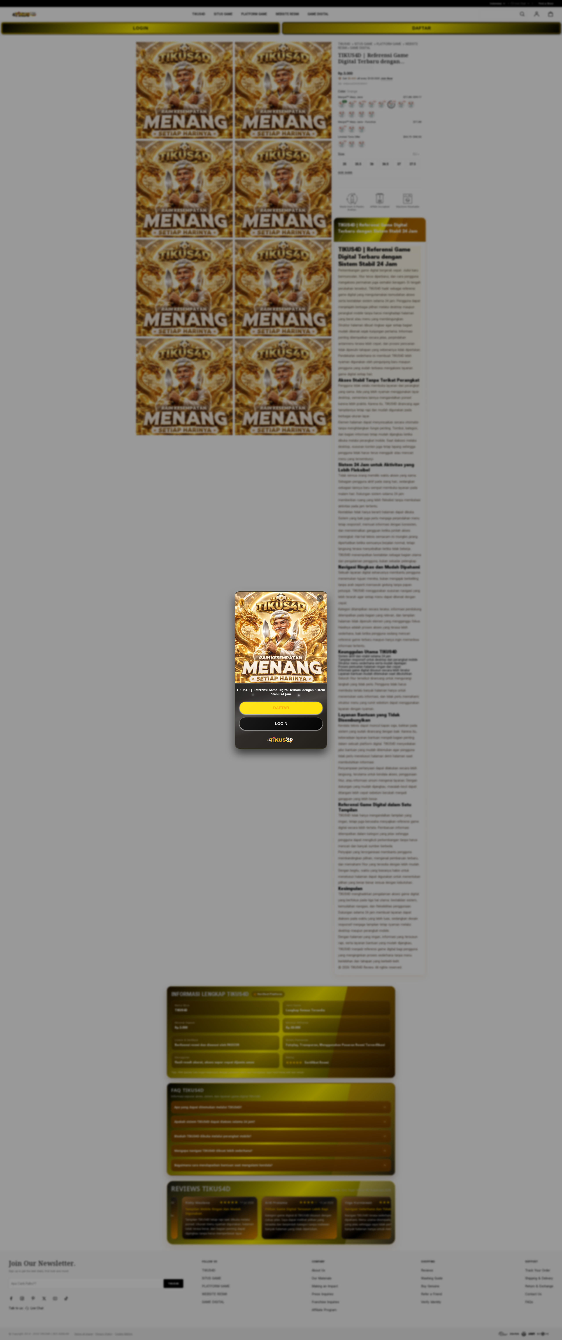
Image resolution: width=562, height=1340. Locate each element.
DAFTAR (281, 708)
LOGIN (281, 723)
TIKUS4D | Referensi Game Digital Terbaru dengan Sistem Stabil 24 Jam (281, 692)
